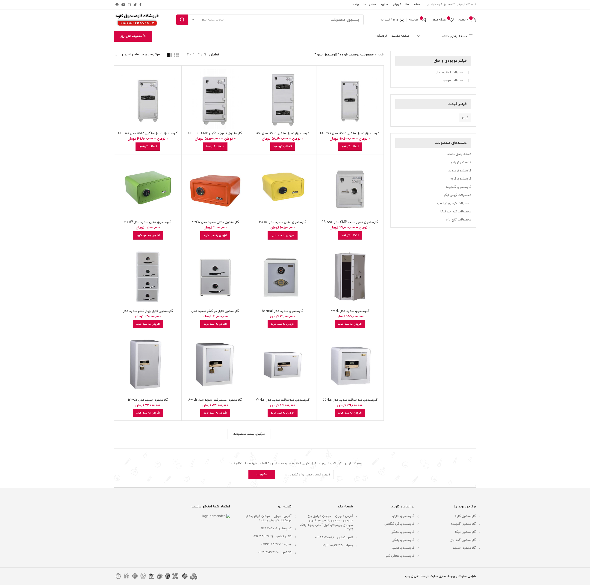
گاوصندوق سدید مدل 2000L (349, 311)
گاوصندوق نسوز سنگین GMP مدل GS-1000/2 (215, 135)
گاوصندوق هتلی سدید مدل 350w (282, 222)
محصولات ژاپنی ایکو (457, 195)
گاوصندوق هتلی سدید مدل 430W (215, 222)
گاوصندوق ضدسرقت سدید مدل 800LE (215, 400)
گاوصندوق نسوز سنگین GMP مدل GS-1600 (350, 133)
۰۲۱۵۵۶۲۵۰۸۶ (324, 537)
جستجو (182, 19)
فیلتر (465, 117)
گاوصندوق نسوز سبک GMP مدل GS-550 (350, 222)
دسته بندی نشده (459, 154)
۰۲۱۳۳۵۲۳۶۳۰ (268, 552)
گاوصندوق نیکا (465, 532)
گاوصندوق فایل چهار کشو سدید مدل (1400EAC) (148, 313)
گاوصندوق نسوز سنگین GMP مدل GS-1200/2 (283, 135)
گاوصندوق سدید (459, 170)
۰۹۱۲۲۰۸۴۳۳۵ (332, 545)
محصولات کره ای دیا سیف (453, 203)
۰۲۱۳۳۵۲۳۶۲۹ (263, 536)
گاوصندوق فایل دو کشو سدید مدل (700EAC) (215, 313)
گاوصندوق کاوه (460, 179)
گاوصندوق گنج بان (463, 540)
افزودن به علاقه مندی (323, 97)
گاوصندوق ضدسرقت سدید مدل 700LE (283, 400)
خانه (381, 54)
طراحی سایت (467, 576)
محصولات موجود (454, 80)
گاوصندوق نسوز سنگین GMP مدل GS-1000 (148, 133)
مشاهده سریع (323, 87)
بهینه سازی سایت (442, 576)
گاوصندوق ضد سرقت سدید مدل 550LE (350, 400)
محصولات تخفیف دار (451, 72)
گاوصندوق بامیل (459, 162)
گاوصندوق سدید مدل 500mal (282, 311)
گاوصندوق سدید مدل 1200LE (148, 400)
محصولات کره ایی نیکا (455, 211)
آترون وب (412, 576)
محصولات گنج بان (458, 219)
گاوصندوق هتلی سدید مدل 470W (147, 222)
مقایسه (323, 76)
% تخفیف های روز (133, 36)
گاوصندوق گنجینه (458, 187)
